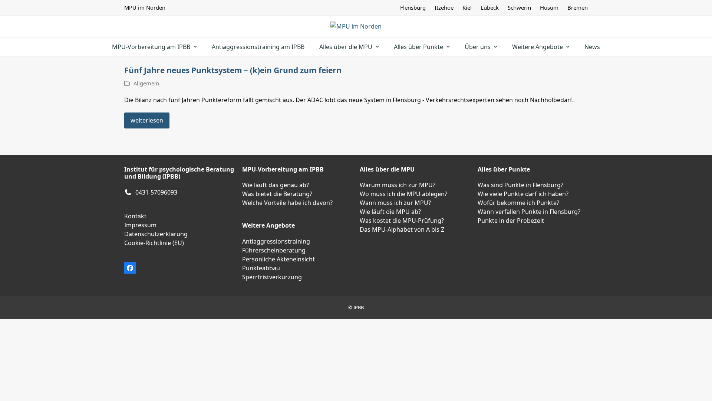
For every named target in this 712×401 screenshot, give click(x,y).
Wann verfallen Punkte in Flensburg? (529, 212)
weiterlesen (147, 120)
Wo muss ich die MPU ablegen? (403, 194)
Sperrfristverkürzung (272, 277)
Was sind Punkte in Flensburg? (520, 185)
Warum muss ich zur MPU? (397, 185)
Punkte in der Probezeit (511, 220)
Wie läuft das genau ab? (275, 185)
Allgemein (146, 83)
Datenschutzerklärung (156, 234)
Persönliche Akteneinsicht (278, 259)
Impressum (140, 225)
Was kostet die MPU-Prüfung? (402, 220)
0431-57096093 (156, 192)
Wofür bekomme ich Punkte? (518, 203)
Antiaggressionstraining (276, 241)
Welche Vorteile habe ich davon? (287, 203)
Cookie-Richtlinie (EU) (154, 243)
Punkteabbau (261, 268)
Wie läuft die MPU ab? (390, 212)
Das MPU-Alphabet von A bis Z (402, 229)
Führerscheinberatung (274, 250)
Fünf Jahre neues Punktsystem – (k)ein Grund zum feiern (233, 70)
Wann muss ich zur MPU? (395, 203)
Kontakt (135, 216)
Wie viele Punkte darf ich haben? (523, 194)
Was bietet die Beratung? (277, 194)
